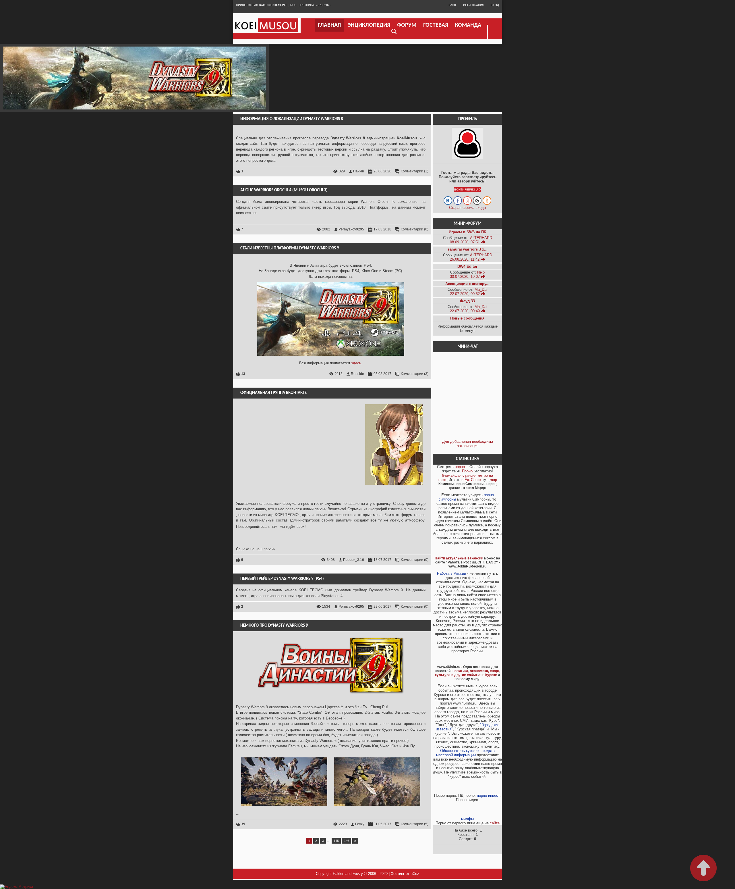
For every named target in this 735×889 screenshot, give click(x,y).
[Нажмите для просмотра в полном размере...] (284, 807)
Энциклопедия (369, 25)
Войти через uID (467, 189)
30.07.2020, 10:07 (465, 276)
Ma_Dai (481, 289)
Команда (468, 25)
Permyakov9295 (351, 229)
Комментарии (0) (414, 229)
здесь (356, 363)
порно (460, 467)
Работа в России (451, 573)
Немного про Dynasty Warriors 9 (274, 626)
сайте (495, 823)
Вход (495, 5)
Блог (453, 5)
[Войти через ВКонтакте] (448, 200)
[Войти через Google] (477, 200)
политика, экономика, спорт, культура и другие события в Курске (467, 673)
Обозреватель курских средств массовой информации (465, 752)
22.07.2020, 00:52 (465, 294)
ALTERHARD (481, 238)
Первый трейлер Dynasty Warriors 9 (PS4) (282, 579)
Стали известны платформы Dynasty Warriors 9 (289, 248)
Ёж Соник (473, 480)
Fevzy (359, 824)
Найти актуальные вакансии (459, 558)
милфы (467, 819)
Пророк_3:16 (353, 560)
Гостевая (435, 25)
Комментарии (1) (414, 171)
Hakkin (358, 171)
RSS (293, 5)
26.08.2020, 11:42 (465, 259)
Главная (329, 25)
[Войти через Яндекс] (467, 200)
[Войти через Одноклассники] (487, 200)
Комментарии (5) (414, 824)
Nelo (481, 272)
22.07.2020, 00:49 (465, 311)
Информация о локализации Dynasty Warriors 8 (291, 119)
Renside (357, 374)
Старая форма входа (467, 207)
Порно (467, 471)
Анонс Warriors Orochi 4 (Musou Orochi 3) (284, 190)
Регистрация (473, 5)
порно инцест (488, 795)
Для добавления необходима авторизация (467, 443)
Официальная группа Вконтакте (273, 393)
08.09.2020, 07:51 (465, 242)
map (493, 480)
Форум (406, 25)
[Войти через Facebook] (457, 200)
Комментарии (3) (414, 374)
